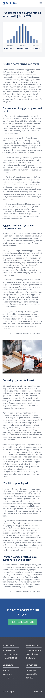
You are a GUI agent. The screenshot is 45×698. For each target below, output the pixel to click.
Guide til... (6, 670)
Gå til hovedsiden (9, 650)
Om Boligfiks (30, 658)
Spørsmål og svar (32, 654)
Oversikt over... (8, 678)
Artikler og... (7, 674)
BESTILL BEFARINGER (22, 621)
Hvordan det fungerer (33, 650)
